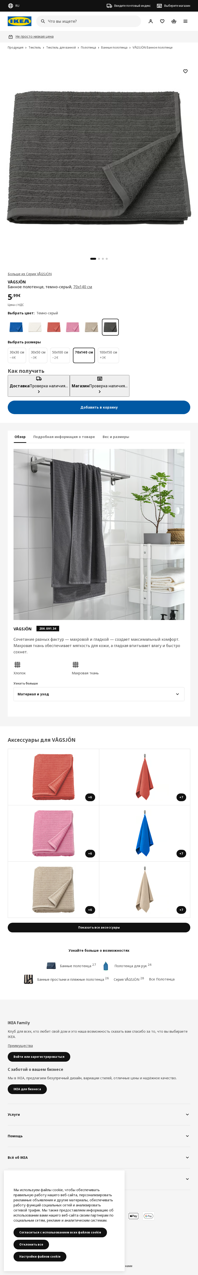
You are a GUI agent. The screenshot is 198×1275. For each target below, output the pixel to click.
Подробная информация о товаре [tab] (64, 436)
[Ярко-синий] (16, 327)
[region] (99, 157)
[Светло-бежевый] (91, 327)
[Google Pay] (148, 1216)
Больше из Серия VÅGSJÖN (30, 274)
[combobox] (87, 21)
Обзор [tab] (20, 436)
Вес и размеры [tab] (116, 436)
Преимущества (20, 1045)
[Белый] (35, 327)
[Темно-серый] (110, 327)
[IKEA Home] (19, 21)
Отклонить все (31, 1244)
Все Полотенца (162, 979)
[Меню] (185, 21)
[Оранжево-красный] (53, 327)
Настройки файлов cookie (40, 1256)
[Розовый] (72, 327)
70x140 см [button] (82, 286)
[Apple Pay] (133, 1216)
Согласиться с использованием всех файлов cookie (60, 1232)
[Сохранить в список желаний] (185, 71)
